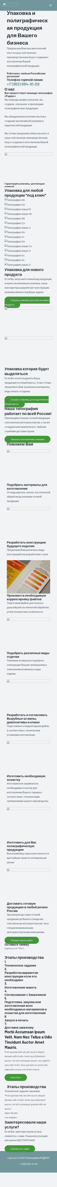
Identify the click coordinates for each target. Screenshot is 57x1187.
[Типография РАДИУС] (10, 5)
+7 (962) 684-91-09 (23, 84)
